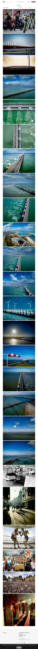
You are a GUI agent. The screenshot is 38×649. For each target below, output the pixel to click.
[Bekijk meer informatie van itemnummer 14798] (19, 308)
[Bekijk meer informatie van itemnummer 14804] (19, 161)
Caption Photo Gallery (21, 1)
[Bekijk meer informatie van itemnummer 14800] (19, 259)
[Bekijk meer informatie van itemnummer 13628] (19, 561)
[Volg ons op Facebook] (20, 642)
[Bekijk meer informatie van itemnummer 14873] (19, 44)
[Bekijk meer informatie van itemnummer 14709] (19, 379)
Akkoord (19, 647)
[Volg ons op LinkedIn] (24, 642)
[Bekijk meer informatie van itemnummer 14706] (19, 453)
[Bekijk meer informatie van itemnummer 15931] (19, 21)
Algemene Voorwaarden (19, 5)
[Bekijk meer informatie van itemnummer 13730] (19, 537)
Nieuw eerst (21, 8)
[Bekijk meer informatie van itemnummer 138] (19, 610)
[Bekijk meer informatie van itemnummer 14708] (19, 404)
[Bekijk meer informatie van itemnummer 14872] (19, 65)
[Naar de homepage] (7, 2)
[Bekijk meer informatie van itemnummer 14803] (19, 185)
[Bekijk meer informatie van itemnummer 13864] (19, 506)
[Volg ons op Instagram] (22, 642)
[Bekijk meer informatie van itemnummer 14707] (19, 428)
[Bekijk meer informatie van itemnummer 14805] (19, 136)
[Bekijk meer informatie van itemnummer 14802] (19, 210)
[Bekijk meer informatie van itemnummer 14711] (19, 333)
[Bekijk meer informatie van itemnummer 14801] (19, 234)
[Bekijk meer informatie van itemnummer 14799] (19, 284)
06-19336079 (22, 638)
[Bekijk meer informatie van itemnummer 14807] (19, 87)
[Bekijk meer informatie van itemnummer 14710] (19, 356)
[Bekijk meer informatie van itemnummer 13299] (19, 582)
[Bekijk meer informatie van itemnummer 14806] (19, 112)
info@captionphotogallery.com (25, 639)
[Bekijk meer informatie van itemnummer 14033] (19, 476)
